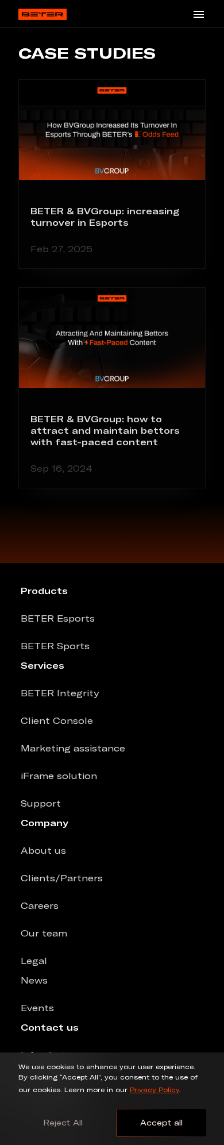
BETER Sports (55, 645)
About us (43, 850)
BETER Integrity (60, 693)
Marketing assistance (73, 748)
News (34, 980)
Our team (44, 933)
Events (37, 1007)
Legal (34, 960)
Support (41, 803)
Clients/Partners (62, 878)
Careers (40, 905)
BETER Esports (58, 618)
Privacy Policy (154, 1089)
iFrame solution (59, 775)
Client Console (57, 720)
